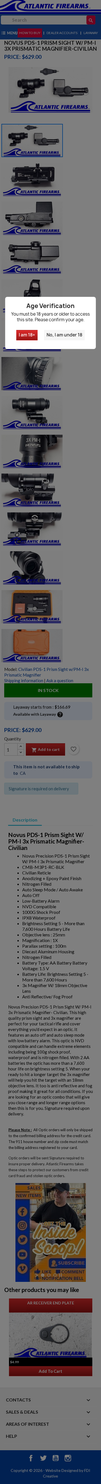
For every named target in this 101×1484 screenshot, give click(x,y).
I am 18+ (27, 335)
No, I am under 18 (64, 335)
